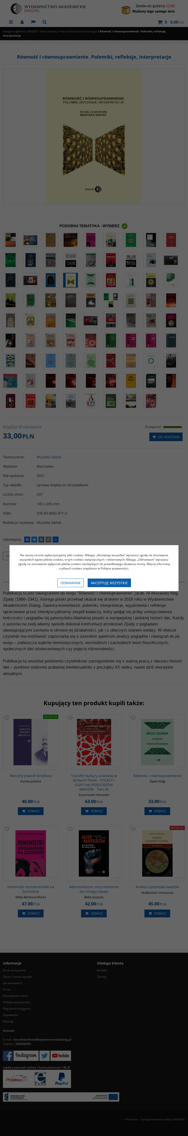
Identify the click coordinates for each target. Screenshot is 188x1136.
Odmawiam (70, 583)
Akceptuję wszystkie (109, 583)
